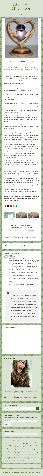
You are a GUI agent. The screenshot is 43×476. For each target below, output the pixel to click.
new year (33, 451)
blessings (23, 440)
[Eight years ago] (33, 215)
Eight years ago (30, 218)
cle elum (5, 443)
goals (37, 446)
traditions (12, 458)
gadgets (22, 446)
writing (22, 460)
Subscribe (31, 230)
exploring (29, 445)
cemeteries (11, 442)
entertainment (20, 445)
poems (11, 454)
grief (5, 448)
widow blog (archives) (8, 460)
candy (36, 440)
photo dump (6, 454)
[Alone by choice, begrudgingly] (9, 215)
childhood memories (23, 442)
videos (19, 458)
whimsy (29, 458)
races (33, 454)
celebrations (6, 442)
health (15, 448)
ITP (37, 396)
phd (37, 452)
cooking (19, 443)
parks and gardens (29, 452)
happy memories (9, 448)
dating (16, 237)
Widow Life (17, 236)
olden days (23, 452)
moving (18, 451)
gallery (26, 446)
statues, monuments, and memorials (25, 457)
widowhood (13, 238)
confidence (13, 237)
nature (29, 451)
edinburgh (8, 445)
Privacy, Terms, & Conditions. (34, 472)
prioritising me (29, 237)
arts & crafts (13, 440)
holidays (26, 448)
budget (27, 440)
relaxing (7, 455)
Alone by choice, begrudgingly (9, 218)
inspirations (23, 449)
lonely (34, 449)
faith (21, 237)
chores (29, 442)
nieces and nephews (8, 452)
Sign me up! (7, 424)
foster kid (15, 446)
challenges (17, 442)
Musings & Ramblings (11, 236)
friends (18, 446)
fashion (5, 446)
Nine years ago (18, 218)
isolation (28, 449)
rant (33, 237)
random (36, 454)
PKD (34, 396)
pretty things (15, 454)
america (5, 440)
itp (31, 449)
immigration (14, 449)
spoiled (15, 457)
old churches (17, 452)
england (15, 445)
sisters (12, 457)
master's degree (7, 451)
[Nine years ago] (21, 215)
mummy (22, 451)
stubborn (9, 238)
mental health (13, 451)
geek (29, 446)
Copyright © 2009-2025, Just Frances (11, 472)
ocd (13, 452)
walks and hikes (24, 458)
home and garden (31, 448)
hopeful (25, 237)
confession (9, 237)
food (11, 446)
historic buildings (20, 448)
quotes (29, 454)
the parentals (6, 458)
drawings (34, 443)
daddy (27, 443)
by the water (31, 440)
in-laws (19, 449)
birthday (18, 440)
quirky (26, 454)
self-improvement (24, 455)
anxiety (9, 440)
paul (34, 452)
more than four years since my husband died (18, 67)
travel (16, 458)
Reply (9, 287)
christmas (33, 442)
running (14, 455)
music (26, 451)
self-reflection (31, 455)
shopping (6, 457)
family (35, 445)
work (19, 460)
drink (5, 445)
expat (25, 445)
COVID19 (23, 443)
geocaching (33, 446)
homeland (6, 449)
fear (23, 237)
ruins (11, 455)
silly (9, 457)
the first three (8, 71)
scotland (18, 455)
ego (18, 237)
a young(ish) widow (11, 397)
